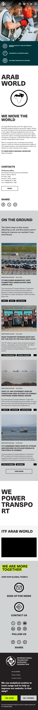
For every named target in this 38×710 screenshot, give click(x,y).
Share (5, 199)
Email (9, 188)
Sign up (19, 588)
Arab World (21, 300)
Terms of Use (16, 675)
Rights (4, 300)
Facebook (19, 623)
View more (19, 471)
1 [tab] (19, 38)
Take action (31, 4)
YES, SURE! (9, 698)
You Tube (25, 623)
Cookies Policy (16, 678)
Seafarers (20, 464)
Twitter (13, 623)
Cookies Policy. (8, 706)
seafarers (14, 410)
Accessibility (16, 671)
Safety (12, 300)
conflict (5, 410)
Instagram (19, 629)
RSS (25, 629)
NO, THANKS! (28, 698)
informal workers (24, 355)
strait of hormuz (8, 464)
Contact (19, 608)
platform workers (8, 355)
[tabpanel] (19, 20)
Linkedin (13, 629)
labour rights (25, 410)
